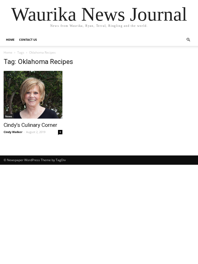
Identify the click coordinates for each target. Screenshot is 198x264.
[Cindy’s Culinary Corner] (33, 95)
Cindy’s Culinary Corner (30, 125)
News (8, 116)
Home (10, 40)
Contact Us (28, 40)
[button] (188, 39)
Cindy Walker (13, 132)
